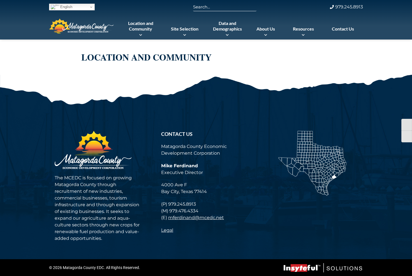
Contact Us (343, 28)
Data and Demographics (227, 25)
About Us (265, 28)
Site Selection (184, 28)
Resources (303, 28)
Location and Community (140, 25)
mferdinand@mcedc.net (196, 217)
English (65, 7)
